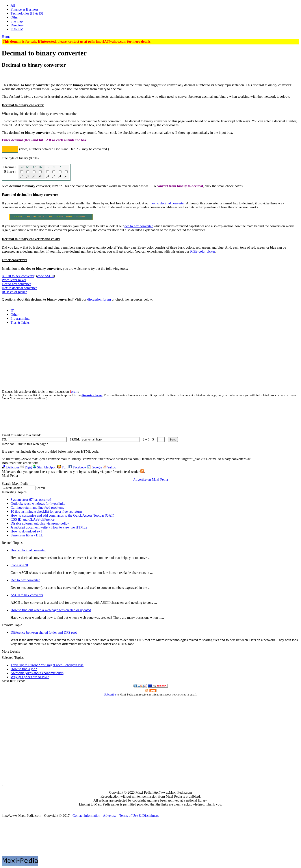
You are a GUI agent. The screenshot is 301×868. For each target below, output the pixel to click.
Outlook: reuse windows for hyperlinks (38, 503)
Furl (64, 467)
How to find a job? (24, 669)
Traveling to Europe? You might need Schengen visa (47, 665)
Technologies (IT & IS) (27, 13)
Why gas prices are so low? (30, 677)
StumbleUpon (46, 467)
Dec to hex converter (16, 284)
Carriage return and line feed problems (37, 507)
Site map (17, 21)
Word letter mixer (14, 280)
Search (40, 488)
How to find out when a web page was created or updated (51, 610)
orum (74, 391)
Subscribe (110, 694)
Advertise (109, 815)
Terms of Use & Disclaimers (139, 815)
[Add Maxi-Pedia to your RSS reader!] (152, 691)
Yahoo (111, 467)
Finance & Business (24, 9)
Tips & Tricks (20, 322)
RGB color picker (202, 251)
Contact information (86, 815)
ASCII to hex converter (18, 276)
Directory (17, 25)
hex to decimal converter (167, 203)
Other (15, 17)
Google (96, 467)
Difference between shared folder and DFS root (44, 632)
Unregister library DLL (27, 535)
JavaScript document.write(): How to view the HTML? (49, 527)
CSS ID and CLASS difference (32, 519)
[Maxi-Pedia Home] (150, 839)
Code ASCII (19, 565)
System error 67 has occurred (31, 499)
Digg (28, 467)
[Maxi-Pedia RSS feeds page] (142, 471)
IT (12, 310)
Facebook (79, 467)
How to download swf (26, 531)
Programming (20, 318)
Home (6, 37)
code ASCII (45, 276)
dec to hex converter (138, 226)
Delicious (12, 467)
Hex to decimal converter (19, 288)
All (13, 5)
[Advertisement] (150, 74)
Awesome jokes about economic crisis (37, 673)
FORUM (17, 29)
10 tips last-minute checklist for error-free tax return (46, 511)
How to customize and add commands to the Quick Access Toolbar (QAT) (62, 515)
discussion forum (99, 299)
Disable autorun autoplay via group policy (40, 523)
